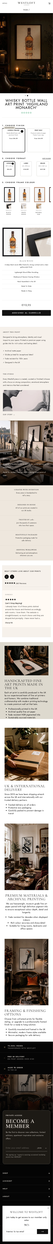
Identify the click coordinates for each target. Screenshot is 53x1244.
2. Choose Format (26, 158)
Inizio (25, 9)
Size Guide (46, 158)
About (6, 1196)
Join (42, 1147)
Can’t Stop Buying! (13, 603)
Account (7, 1181)
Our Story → (9, 414)
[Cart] (49, 3)
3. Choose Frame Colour (18, 182)
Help (5, 1189)
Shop (5, 1173)
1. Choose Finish (13, 125)
